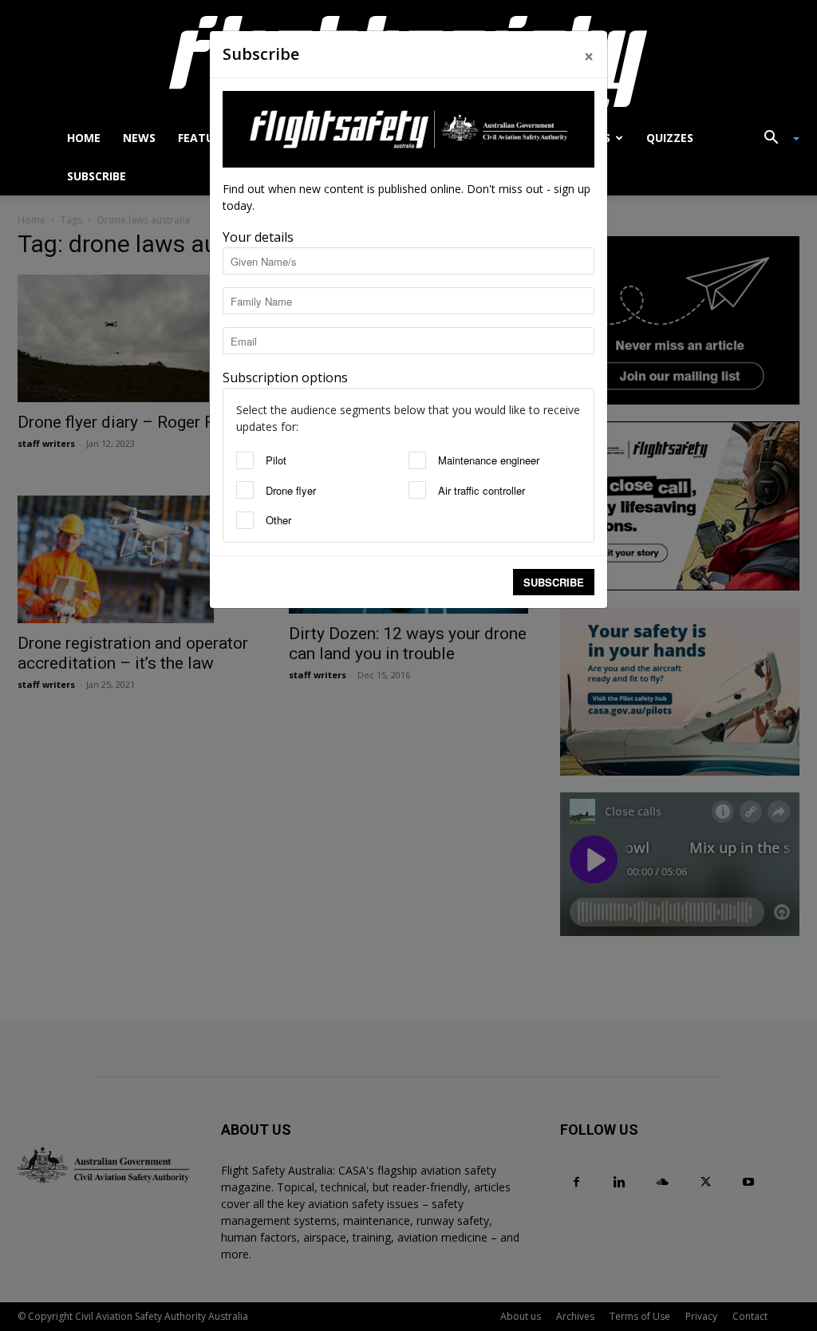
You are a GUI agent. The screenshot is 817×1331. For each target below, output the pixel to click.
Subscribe (553, 582)
